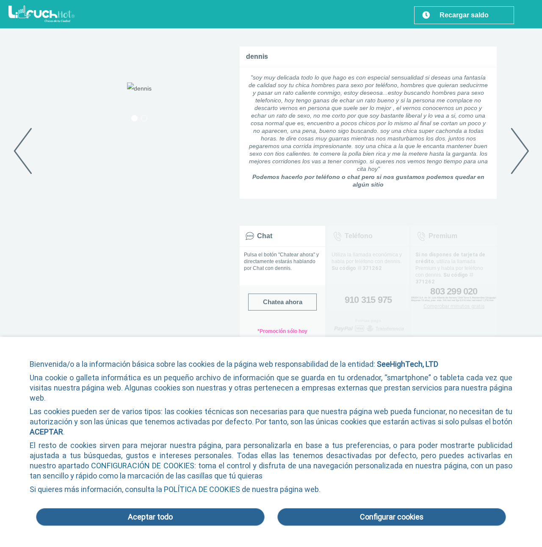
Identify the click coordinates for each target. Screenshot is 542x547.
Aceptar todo (150, 516)
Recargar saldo (464, 15)
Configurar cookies (391, 516)
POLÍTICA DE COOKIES (202, 489)
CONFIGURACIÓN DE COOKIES (142, 465)
